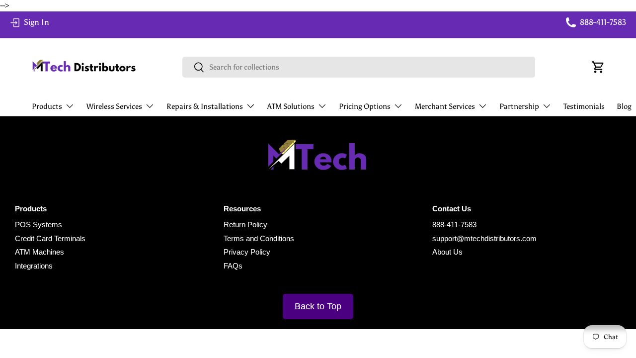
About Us (447, 252)
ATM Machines (39, 252)
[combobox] (359, 67)
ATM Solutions (291, 106)
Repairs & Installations (204, 106)
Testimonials (584, 106)
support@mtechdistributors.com (484, 238)
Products (47, 106)
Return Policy (245, 224)
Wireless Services (114, 106)
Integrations (34, 266)
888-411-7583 (454, 224)
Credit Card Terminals (50, 238)
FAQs (233, 266)
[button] (598, 67)
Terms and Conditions (259, 238)
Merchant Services (445, 106)
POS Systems (38, 224)
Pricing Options (365, 106)
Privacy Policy (247, 252)
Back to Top (318, 306)
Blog (624, 106)
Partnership (519, 106)
